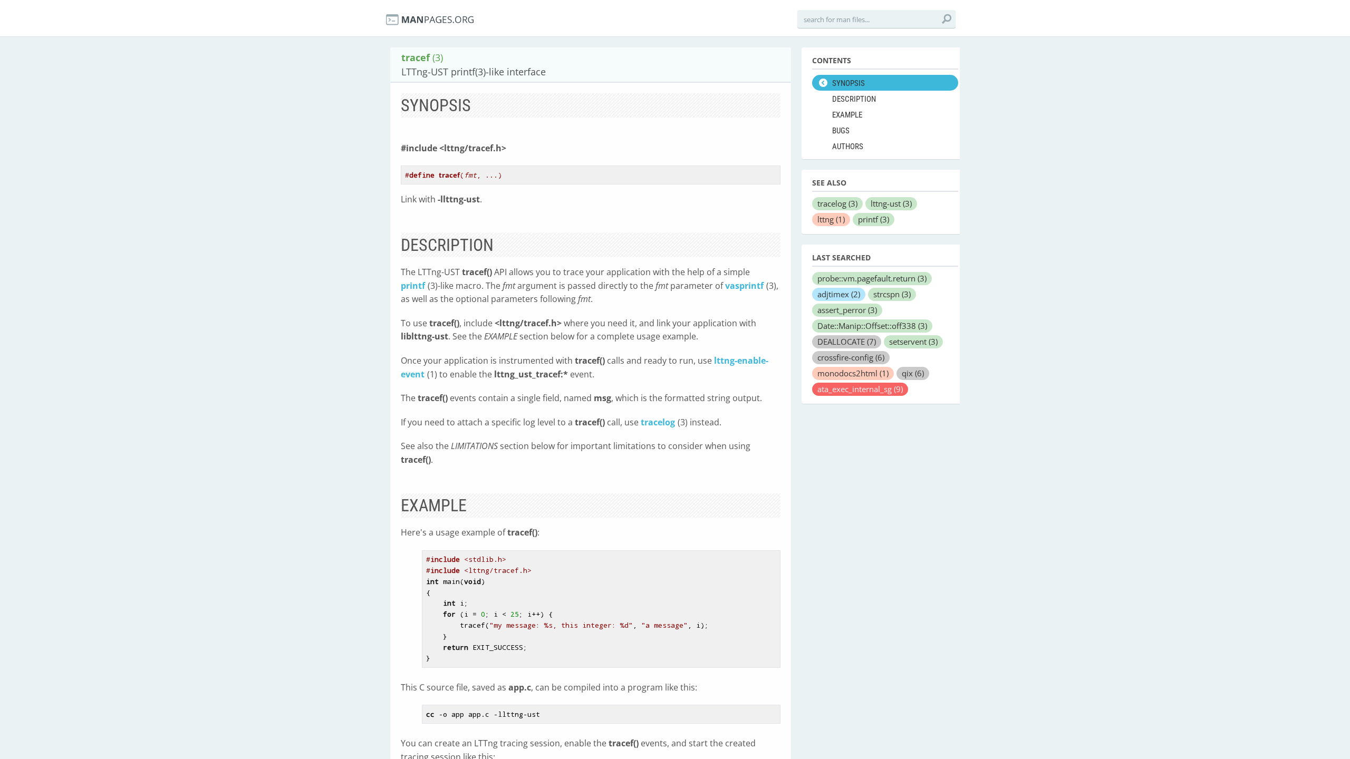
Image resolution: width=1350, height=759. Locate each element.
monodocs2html (853, 373)
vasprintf (744, 285)
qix (913, 373)
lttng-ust (891, 203)
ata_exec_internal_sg (860, 389)
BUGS (841, 130)
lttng (831, 219)
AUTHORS (847, 146)
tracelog (658, 422)
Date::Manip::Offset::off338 (872, 325)
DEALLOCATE (846, 341)
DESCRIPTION (854, 99)
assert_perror (847, 310)
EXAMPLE (847, 115)
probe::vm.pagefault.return (872, 278)
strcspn (892, 294)
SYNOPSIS (848, 83)
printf (413, 285)
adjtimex (838, 294)
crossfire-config (850, 357)
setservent (913, 341)
